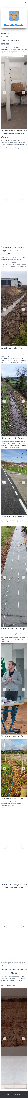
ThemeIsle (19, 1094)
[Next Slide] (23, 92)
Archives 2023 (4, 36)
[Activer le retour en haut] (25, 1095)
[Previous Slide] (4, 92)
